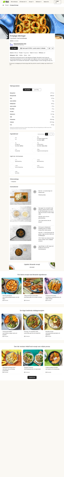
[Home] (3, 5)
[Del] (52, 48)
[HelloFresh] (6, 2)
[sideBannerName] (32, 74)
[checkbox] (10, 40)
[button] (32, 134)
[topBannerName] (32, 10)
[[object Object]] (49, 48)
